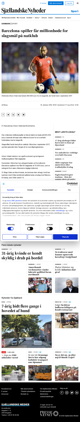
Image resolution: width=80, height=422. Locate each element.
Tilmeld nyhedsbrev (28, 391)
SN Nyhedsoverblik (9, 18)
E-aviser (43, 3)
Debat (50, 18)
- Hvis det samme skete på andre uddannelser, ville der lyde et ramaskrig (65, 179)
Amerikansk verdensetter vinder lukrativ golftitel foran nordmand (39, 271)
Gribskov (58, 352)
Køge (3, 302)
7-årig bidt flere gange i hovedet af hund (21, 308)
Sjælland (11, 352)
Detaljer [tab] (30, 190)
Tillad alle (65, 237)
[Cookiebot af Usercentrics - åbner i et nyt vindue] (68, 183)
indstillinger (60, 210)
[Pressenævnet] (49, 412)
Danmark (6, 24)
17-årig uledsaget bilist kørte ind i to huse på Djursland (65, 142)
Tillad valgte (40, 237)
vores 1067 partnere (14, 200)
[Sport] (24, 11)
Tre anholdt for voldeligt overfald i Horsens (66, 153)
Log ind (69, 3)
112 (63, 137)
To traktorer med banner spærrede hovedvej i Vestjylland (66, 254)
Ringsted (58, 302)
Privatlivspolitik (45, 391)
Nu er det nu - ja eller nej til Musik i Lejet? (65, 356)
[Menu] (77, 3)
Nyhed (9, 302)
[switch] (30, 228)
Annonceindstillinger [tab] (50, 190)
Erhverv (44, 18)
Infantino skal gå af (65, 270)
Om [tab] (69, 190)
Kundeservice (6, 389)
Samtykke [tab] (10, 190)
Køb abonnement (56, 3)
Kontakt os (24, 394)
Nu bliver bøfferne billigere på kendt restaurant (65, 307)
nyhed (65, 171)
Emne (37, 18)
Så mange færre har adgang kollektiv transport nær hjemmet (38, 359)
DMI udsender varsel (10, 356)
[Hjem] (3, 3)
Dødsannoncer (60, 18)
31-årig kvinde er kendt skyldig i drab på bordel (22, 255)
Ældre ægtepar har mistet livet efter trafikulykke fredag (64, 164)
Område (29, 18)
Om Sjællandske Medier (48, 389)
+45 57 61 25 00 (13, 415)
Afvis (15, 237)
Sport (69, 18)
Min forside (21, 18)
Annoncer (4, 394)
